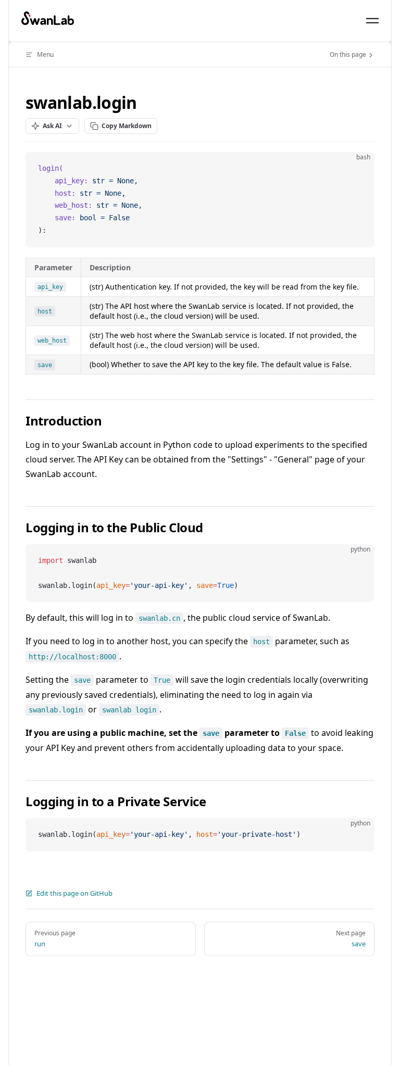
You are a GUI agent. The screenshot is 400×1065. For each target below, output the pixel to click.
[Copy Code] (357, 168)
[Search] (348, 20)
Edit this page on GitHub (74, 893)
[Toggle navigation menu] (372, 20)
